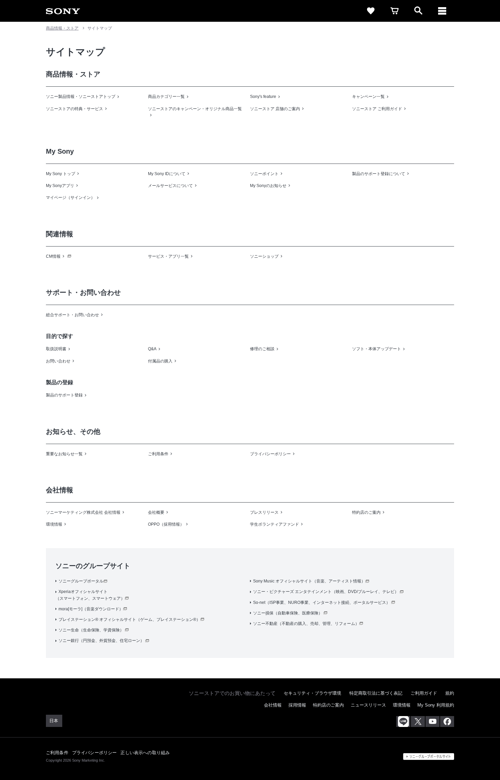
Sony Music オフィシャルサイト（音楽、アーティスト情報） (309, 581)
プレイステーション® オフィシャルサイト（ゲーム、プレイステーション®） (129, 619)
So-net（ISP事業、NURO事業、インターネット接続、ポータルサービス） (321, 602)
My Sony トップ (60, 173)
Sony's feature (263, 96)
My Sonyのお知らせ (268, 185)
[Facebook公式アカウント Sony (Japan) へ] (447, 721)
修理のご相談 (262, 348)
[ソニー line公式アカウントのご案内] (403, 721)
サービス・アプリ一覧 (168, 256)
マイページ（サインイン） (70, 197)
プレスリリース (264, 512)
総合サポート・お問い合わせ (72, 314)
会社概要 (156, 512)
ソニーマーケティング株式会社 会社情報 (83, 512)
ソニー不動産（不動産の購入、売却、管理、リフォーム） (306, 623)
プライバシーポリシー (270, 454)
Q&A (152, 348)
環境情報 (54, 524)
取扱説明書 (56, 348)
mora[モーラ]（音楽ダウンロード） (91, 609)
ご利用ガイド (424, 693)
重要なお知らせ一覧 (64, 454)
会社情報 (273, 705)
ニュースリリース (368, 705)
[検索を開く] (418, 11)
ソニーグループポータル (81, 581)
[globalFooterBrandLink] (428, 756)
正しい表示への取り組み (145, 752)
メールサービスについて (170, 185)
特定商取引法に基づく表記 (375, 693)
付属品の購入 (160, 361)
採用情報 (297, 705)
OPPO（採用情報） (166, 524)
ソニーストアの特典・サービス (74, 108)
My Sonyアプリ (60, 185)
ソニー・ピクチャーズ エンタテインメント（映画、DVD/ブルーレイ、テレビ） (326, 591)
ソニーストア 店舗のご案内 (275, 108)
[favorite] (371, 11)
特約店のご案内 (366, 512)
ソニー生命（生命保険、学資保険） (91, 630)
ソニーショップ (264, 256)
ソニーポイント (264, 173)
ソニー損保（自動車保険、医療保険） (287, 613)
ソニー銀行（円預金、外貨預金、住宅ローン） (101, 640)
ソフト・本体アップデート (376, 348)
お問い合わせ (58, 361)
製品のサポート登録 (64, 395)
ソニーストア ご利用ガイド (377, 108)
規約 (449, 693)
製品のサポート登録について (378, 173)
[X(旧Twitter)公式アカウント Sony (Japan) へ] (418, 721)
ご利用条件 (158, 454)
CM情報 (53, 256)
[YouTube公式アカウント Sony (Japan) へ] (432, 721)
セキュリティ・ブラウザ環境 (312, 693)
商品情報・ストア (62, 28)
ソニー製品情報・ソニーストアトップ (80, 96)
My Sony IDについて (166, 173)
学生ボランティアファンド (274, 524)
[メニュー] (442, 11)
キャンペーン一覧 (368, 96)
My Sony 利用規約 (435, 705)
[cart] (394, 11)
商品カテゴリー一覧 (166, 96)
